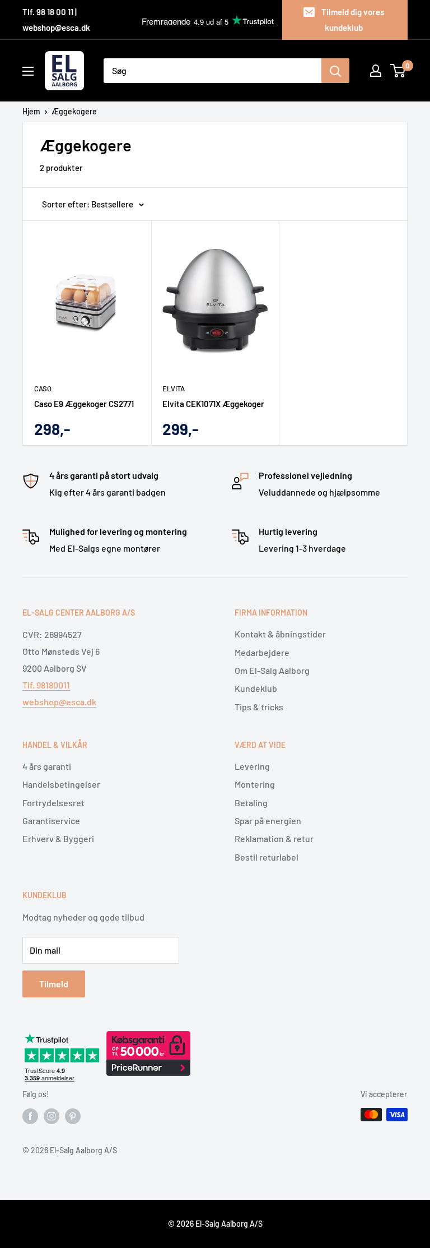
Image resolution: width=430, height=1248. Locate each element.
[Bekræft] (335, 70)
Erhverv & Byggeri (58, 838)
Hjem (31, 111)
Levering (252, 766)
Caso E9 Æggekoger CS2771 (84, 404)
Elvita (173, 388)
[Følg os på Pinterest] (73, 1116)
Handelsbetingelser (61, 784)
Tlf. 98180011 (46, 685)
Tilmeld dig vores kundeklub (352, 20)
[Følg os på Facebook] (30, 1116)
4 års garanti (46, 766)
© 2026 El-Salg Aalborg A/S (215, 1223)
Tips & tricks (259, 706)
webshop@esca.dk (59, 701)
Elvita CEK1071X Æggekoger (213, 404)
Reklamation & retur (274, 838)
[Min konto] (375, 70)
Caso (43, 388)
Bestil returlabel (266, 857)
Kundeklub (256, 688)
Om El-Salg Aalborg (272, 670)
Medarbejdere (262, 652)
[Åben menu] (28, 71)
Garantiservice (51, 820)
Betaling (251, 802)
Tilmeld (53, 983)
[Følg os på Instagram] (51, 1116)
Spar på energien (268, 820)
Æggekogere (74, 111)
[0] (398, 70)
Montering (255, 784)
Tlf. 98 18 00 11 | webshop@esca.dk (56, 20)
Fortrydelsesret (53, 802)
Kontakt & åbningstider (280, 633)
